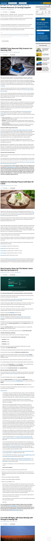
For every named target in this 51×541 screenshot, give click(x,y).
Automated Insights (15, 34)
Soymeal (18, 214)
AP (0, 9)
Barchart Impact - (3, 52)
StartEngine (26, 354)
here (32, 261)
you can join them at (16, 380)
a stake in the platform (14, 373)
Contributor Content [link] (11, 9)
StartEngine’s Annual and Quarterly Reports (13, 446)
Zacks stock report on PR (23, 35)
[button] (50, 5)
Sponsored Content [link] (17, 52)
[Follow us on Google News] (12, 12)
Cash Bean (33, 212)
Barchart (7, 185)
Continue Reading (5, 41)
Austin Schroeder (13, 258)
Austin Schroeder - (3, 185)
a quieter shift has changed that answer (17, 299)
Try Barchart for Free (46, 3)
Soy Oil (5, 215)
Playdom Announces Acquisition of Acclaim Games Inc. (21, 458)
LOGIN (41, 3)
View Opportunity (3, 390)
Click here (26, 397)
